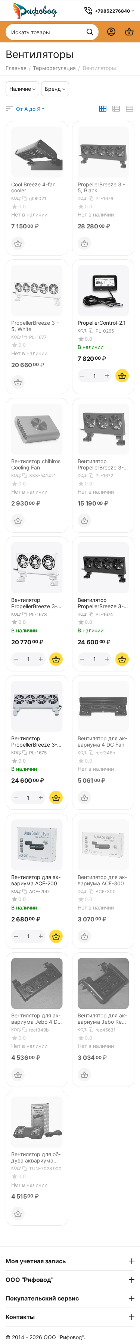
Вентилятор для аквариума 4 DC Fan (102, 741)
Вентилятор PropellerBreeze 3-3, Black (103, 464)
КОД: (16, 198)
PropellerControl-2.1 (102, 323)
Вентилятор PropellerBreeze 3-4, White (36, 741)
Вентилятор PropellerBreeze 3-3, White (36, 603)
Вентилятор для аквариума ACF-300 (102, 880)
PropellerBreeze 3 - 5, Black (101, 188)
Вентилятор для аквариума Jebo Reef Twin (102, 1019)
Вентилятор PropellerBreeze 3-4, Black (103, 603)
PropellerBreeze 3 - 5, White (35, 326)
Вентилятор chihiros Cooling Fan (35, 464)
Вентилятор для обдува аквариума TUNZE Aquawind (35, 1157)
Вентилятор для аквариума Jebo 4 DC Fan (36, 1019)
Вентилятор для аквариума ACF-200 (35, 880)
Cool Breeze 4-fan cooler (33, 188)
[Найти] (90, 32)
